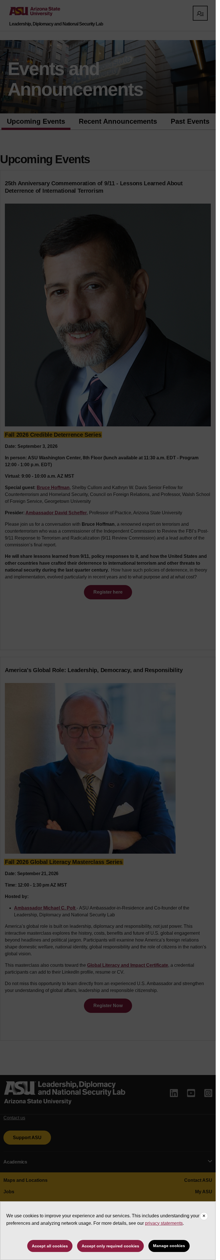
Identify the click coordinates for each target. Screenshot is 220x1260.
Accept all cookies (50, 1246)
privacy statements (164, 1223)
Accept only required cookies (110, 1246)
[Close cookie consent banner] (204, 1216)
